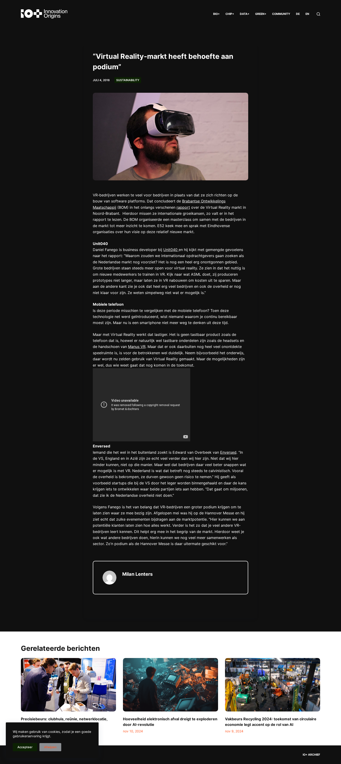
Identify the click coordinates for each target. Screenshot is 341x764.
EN (307, 14)
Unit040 (171, 249)
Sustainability (127, 80)
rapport (183, 207)
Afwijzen (50, 747)
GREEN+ (260, 14)
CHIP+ (229, 14)
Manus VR (136, 346)
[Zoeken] (318, 14)
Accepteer (24, 747)
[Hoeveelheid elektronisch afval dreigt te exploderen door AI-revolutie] (170, 685)
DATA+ (244, 14)
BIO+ (216, 14)
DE (298, 14)
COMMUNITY (281, 14)
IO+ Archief (311, 754)
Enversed (228, 452)
